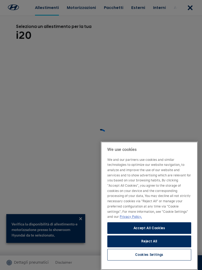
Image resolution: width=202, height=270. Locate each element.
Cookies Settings (149, 255)
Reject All (149, 241)
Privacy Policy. (131, 217)
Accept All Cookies (149, 228)
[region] (149, 206)
